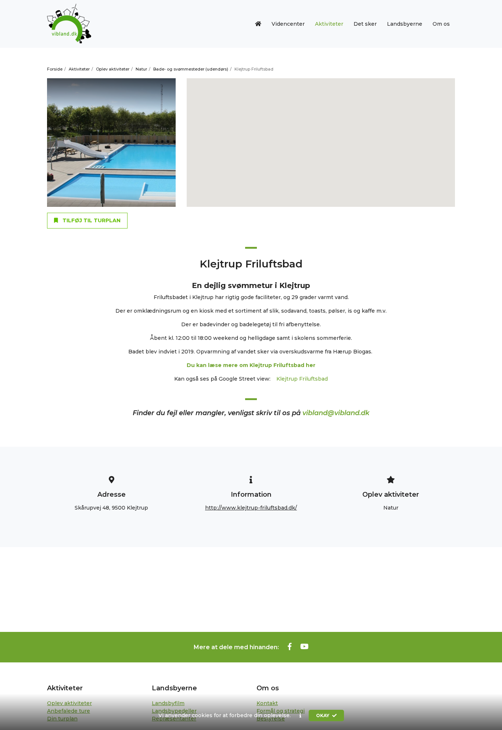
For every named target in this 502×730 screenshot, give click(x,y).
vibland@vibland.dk (335, 413)
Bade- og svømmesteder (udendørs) (190, 69)
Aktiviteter (79, 69)
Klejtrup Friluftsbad (302, 378)
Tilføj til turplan (91, 220)
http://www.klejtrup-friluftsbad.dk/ (251, 507)
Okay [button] (323, 715)
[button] (300, 716)
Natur (141, 69)
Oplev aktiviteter (112, 69)
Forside (54, 69)
